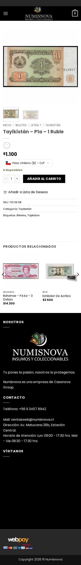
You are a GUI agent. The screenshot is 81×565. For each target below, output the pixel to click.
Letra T (36, 125)
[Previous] (10, 66)
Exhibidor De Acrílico (57, 296)
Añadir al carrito (44, 179)
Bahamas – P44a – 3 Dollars (18, 297)
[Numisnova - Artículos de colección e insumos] (40, 13)
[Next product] (7, 145)
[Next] (71, 66)
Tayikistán (52, 125)
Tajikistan (33, 215)
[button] (5, 13)
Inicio (7, 125)
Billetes (21, 125)
